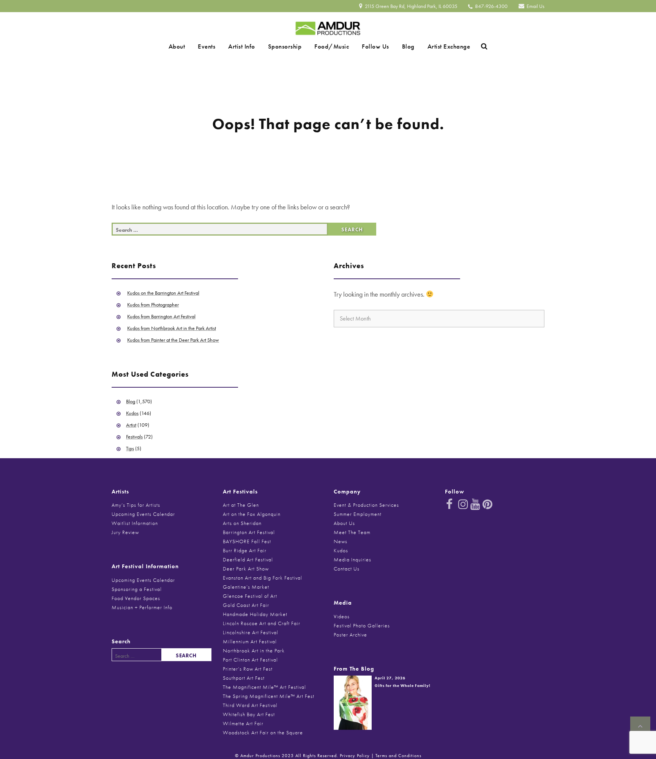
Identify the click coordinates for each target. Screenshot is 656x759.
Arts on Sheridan (242, 523)
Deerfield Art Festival (248, 559)
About (195, 46)
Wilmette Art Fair (243, 723)
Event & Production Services (366, 504)
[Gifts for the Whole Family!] (353, 701)
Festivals (134, 436)
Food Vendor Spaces (136, 598)
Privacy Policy (355, 756)
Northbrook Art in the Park (254, 650)
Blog (395, 46)
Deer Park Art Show (246, 568)
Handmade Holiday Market (255, 614)
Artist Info (249, 46)
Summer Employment (358, 514)
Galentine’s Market (246, 586)
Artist (131, 424)
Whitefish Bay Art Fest (249, 714)
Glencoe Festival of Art (250, 595)
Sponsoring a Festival (137, 589)
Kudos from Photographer (153, 304)
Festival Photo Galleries (362, 625)
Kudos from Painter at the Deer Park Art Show (173, 339)
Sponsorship (287, 46)
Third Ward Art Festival (250, 705)
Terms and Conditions (398, 756)
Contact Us (347, 568)
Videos (342, 616)
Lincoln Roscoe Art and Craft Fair (261, 623)
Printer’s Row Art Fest (248, 668)
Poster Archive (350, 634)
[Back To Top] (640, 726)
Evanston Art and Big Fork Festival (262, 577)
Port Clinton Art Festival (250, 659)
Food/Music (329, 46)
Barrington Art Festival (249, 532)
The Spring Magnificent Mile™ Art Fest (268, 696)
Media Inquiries (352, 559)
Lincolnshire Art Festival (250, 632)
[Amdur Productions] (328, 26)
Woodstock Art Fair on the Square (263, 732)
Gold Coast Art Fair (246, 605)
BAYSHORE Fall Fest (247, 541)
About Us (344, 523)
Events (220, 46)
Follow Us (367, 46)
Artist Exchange (430, 46)
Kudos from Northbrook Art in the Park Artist (171, 328)
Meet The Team (352, 532)
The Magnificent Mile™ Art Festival (264, 687)
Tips (130, 448)
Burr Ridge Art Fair (244, 550)
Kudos (132, 413)
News (340, 541)
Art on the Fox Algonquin (252, 514)
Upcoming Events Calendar (143, 514)
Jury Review (125, 532)
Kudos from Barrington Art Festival (161, 316)
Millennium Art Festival (250, 641)
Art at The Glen (241, 504)
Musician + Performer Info (142, 607)
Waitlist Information (135, 523)
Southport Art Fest (244, 677)
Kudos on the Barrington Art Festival (163, 292)
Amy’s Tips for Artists (136, 504)
